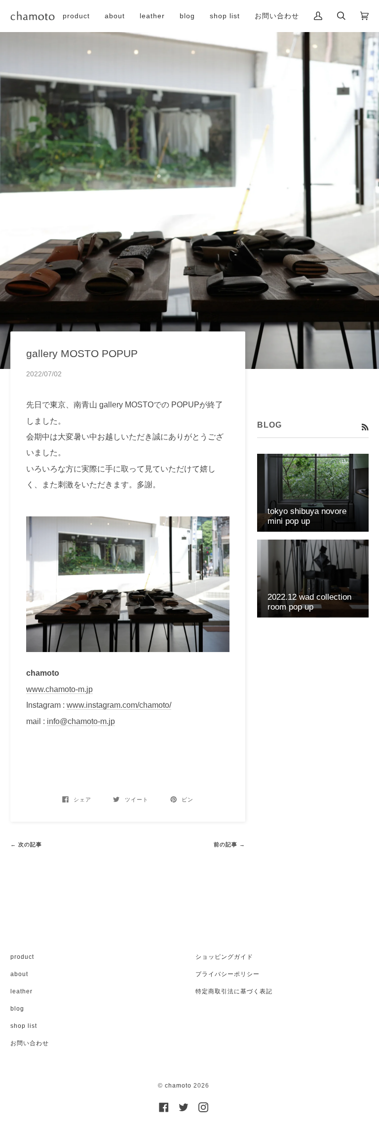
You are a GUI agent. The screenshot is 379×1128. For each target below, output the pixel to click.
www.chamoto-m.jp (59, 689)
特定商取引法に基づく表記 (233, 991)
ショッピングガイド (224, 956)
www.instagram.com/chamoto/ (119, 704)
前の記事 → (229, 844)
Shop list (23, 1025)
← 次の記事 (26, 844)
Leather (21, 991)
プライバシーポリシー (227, 974)
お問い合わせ (29, 1043)
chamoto (178, 1085)
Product (22, 956)
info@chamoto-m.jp (81, 721)
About (19, 974)
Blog (17, 1008)
